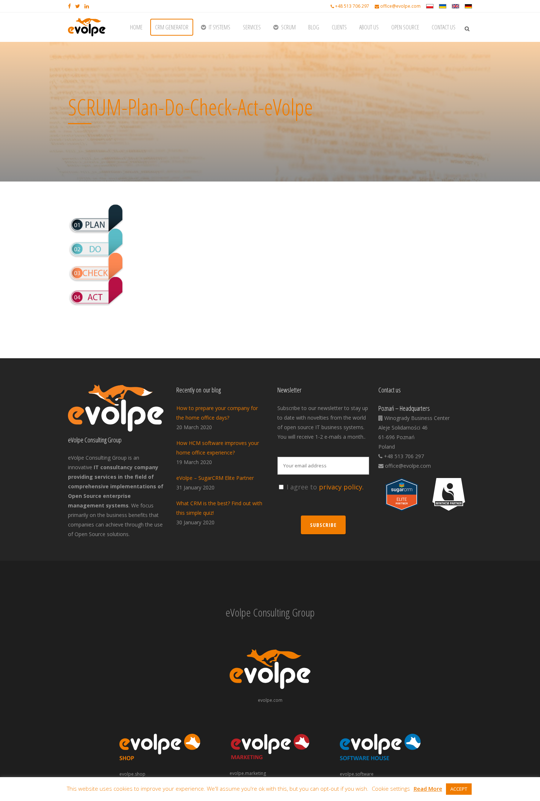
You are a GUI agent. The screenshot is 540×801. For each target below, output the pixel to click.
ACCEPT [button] (458, 789)
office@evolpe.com (400, 6)
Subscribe (323, 524)
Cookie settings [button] (391, 788)
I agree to (325, 486)
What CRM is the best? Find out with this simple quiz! (219, 508)
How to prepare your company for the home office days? (217, 413)
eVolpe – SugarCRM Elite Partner (215, 477)
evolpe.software (357, 774)
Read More (428, 788)
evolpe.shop (132, 774)
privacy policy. (341, 486)
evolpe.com (270, 700)
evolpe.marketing (248, 773)
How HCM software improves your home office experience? (217, 447)
